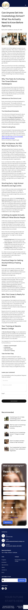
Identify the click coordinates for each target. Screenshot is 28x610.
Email (3, 393)
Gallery (3, 567)
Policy (3, 572)
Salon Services (5, 564)
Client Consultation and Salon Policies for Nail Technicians (17, 441)
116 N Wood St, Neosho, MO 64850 (14, 546)
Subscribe (21, 580)
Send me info (8, 522)
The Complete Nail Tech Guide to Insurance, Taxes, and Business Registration (18, 449)
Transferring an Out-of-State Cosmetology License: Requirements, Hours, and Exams (18, 418)
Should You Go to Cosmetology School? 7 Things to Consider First (17, 434)
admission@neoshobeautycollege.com (15, 541)
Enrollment (4, 562)
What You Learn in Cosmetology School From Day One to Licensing (18, 426)
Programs (4, 559)
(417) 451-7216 (9, 536)
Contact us (4, 570)
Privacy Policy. (14, 517)
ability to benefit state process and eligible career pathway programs (12, 137)
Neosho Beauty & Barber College (20, 560)
